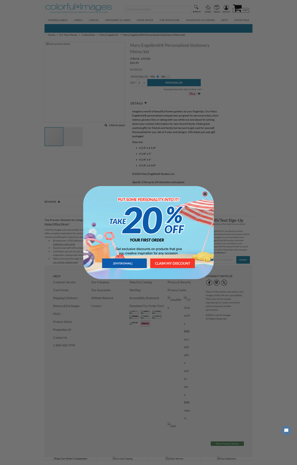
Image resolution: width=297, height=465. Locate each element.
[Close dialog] (205, 194)
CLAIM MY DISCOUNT (172, 263)
